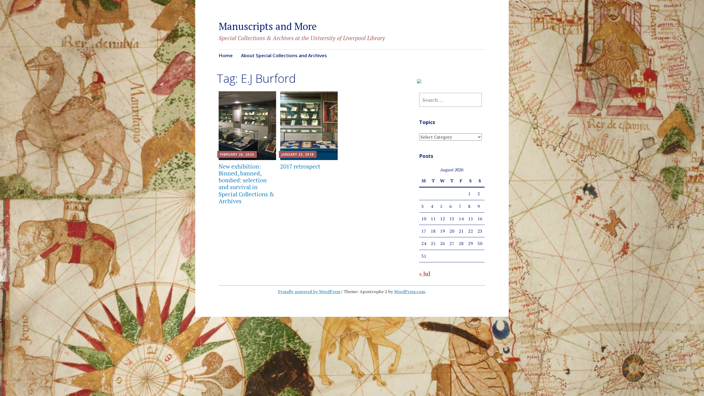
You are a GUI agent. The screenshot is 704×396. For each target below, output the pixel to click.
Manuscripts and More (268, 26)
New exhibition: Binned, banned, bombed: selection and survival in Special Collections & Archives (246, 184)
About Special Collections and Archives (284, 55)
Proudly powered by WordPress (309, 291)
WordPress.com (409, 291)
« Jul (424, 273)
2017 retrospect (300, 166)
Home (226, 55)
